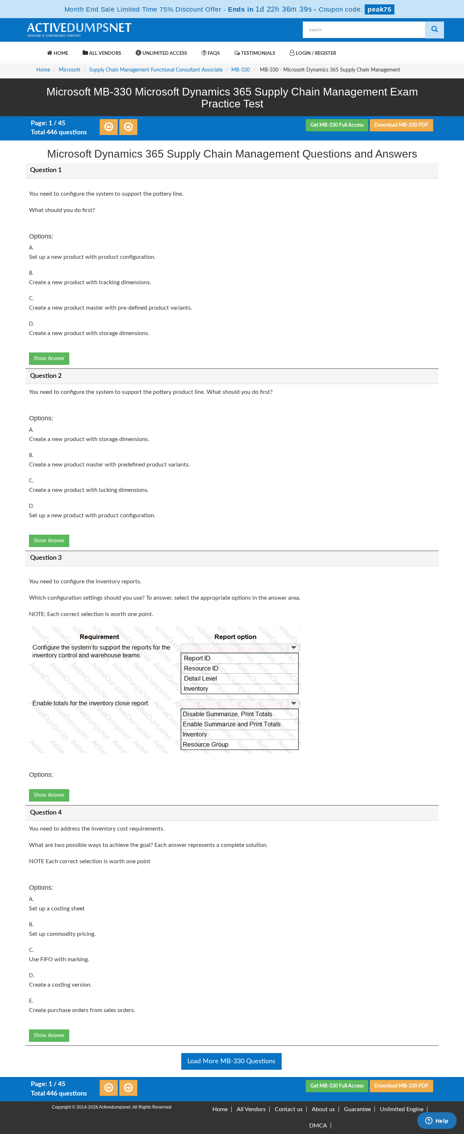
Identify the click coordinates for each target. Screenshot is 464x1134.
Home (60, 53)
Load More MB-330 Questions (231, 1061)
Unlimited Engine (401, 1109)
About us (323, 1109)
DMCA (318, 1126)
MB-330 (240, 70)
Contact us (289, 1109)
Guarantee (357, 1109)
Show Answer (49, 358)
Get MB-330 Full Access (337, 125)
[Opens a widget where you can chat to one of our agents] (437, 1121)
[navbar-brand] (34, 50)
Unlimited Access (164, 53)
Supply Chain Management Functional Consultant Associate (156, 70)
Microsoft (69, 70)
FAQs (213, 53)
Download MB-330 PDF (401, 125)
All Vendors (104, 53)
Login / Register (315, 53)
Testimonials (257, 53)
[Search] (434, 29)
